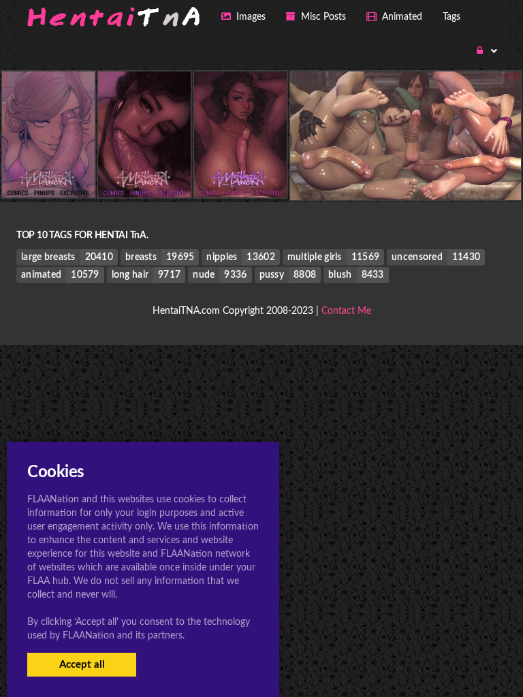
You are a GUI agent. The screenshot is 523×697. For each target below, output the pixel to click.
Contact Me (346, 311)
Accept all (82, 665)
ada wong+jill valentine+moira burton (405, 172)
